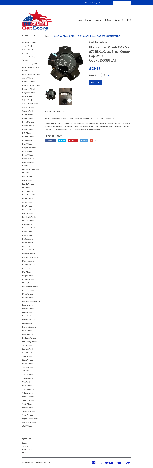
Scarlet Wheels (28, 349)
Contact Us (119, 20)
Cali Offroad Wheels (30, 103)
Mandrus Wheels (28, 253)
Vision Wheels (27, 415)
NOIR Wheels (27, 297)
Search (24, 443)
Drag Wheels (27, 144)
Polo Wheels (27, 323)
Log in (96, 3)
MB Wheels (26, 272)
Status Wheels (27, 360)
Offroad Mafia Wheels (31, 301)
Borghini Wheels (28, 92)
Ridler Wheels (27, 334)
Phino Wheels (27, 312)
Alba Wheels (27, 53)
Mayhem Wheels (28, 264)
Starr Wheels (27, 356)
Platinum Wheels (28, 319)
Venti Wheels (27, 404)
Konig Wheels (27, 239)
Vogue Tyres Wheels (30, 418)
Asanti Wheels (27, 78)
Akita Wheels (27, 46)
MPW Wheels (27, 294)
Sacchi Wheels (27, 345)
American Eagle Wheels (31, 64)
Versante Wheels (28, 411)
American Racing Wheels (31, 74)
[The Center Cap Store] (37, 20)
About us (98, 20)
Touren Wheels (28, 367)
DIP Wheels (26, 133)
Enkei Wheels (27, 176)
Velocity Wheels (28, 400)
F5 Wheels (26, 187)
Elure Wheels (27, 173)
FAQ (129, 20)
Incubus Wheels (28, 220)
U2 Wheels (26, 382)
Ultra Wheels (27, 385)
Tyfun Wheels (27, 378)
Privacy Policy (27, 449)
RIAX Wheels (27, 330)
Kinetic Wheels (28, 231)
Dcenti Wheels (27, 118)
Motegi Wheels (28, 283)
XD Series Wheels (29, 422)
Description (50, 112)
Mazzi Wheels (27, 268)
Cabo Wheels (27, 100)
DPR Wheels (27, 140)
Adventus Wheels (29, 42)
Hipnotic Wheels (28, 209)
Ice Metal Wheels (29, 217)
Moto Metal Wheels (30, 286)
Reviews (61, 112)
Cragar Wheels (28, 111)
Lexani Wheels (27, 242)
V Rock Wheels (28, 389)
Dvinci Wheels (27, 155)
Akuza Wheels (27, 49)
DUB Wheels (27, 151)
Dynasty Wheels (28, 158)
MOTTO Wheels (28, 290)
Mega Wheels (27, 275)
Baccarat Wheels (28, 81)
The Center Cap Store (42, 462)
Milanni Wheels (28, 279)
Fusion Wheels (27, 198)
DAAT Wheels (27, 115)
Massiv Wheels (28, 261)
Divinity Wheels (28, 136)
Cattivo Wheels (28, 107)
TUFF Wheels (27, 374)
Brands (88, 20)
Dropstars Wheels (29, 147)
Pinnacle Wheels (28, 316)
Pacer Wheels (27, 305)
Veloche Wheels (28, 396)
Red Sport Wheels (29, 327)
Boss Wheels (27, 96)
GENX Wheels (27, 202)
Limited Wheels (28, 246)
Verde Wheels (27, 407)
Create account (104, 3)
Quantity (93, 75)
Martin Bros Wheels (30, 257)
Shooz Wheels (27, 352)
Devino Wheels (28, 125)
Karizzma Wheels (29, 228)
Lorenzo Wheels (28, 250)
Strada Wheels (27, 363)
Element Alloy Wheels (30, 169)
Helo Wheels (27, 206)
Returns (108, 20)
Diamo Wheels (27, 129)
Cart (89, 3)
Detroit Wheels (28, 122)
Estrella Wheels (28, 184)
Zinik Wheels (27, 426)
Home (79, 20)
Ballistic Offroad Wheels (31, 85)
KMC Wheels (27, 235)
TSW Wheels (27, 371)
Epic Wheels (27, 180)
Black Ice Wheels (28, 89)
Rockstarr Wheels (29, 338)
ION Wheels (27, 224)
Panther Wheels (28, 308)
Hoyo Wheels (27, 213)
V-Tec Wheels (27, 393)
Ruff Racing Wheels (29, 341)
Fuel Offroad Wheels (30, 195)
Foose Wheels (27, 191)
